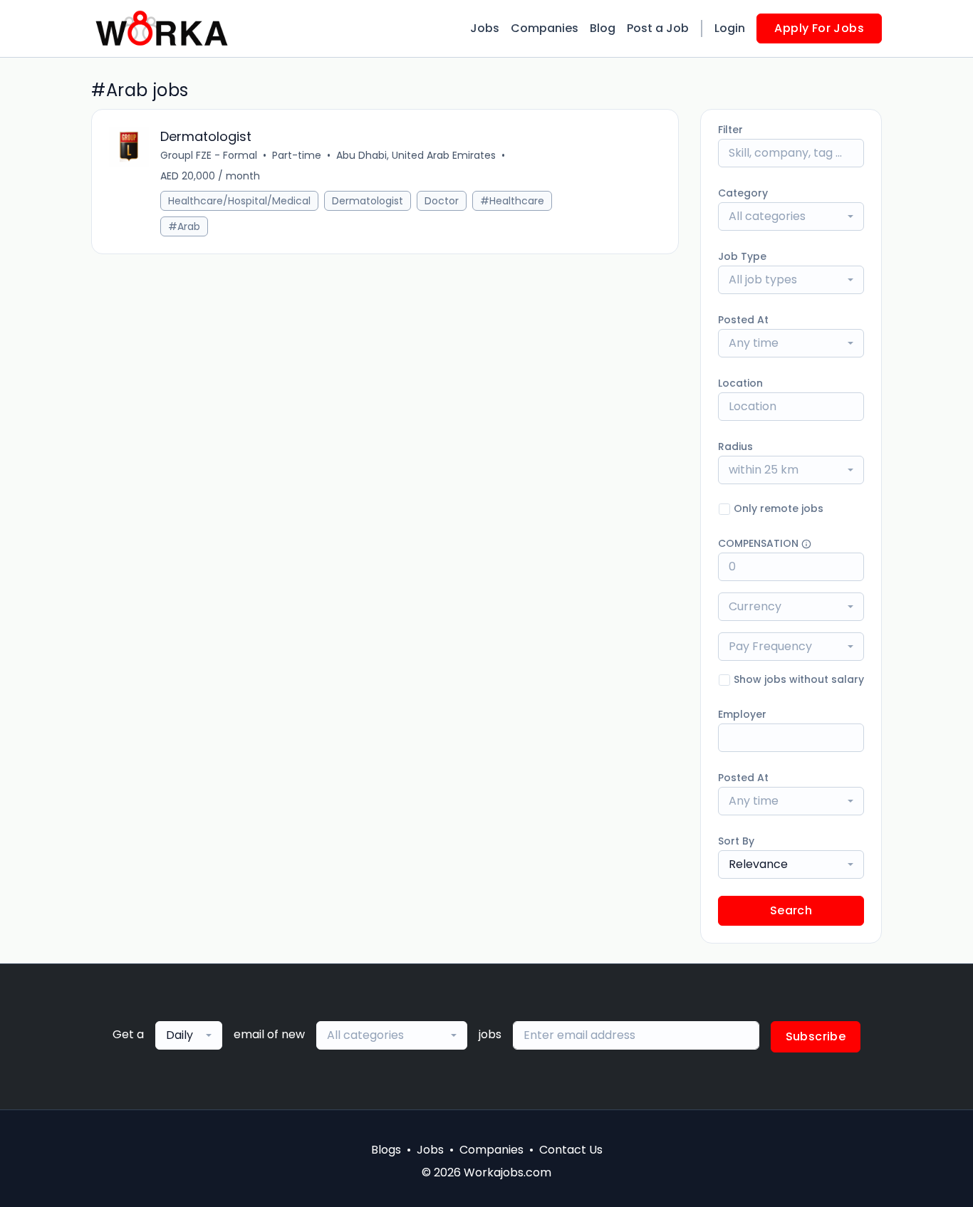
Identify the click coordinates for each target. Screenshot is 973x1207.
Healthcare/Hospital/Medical (239, 201)
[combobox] (791, 216)
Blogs (386, 1149)
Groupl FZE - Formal (208, 155)
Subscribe (816, 1036)
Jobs (484, 28)
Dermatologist (367, 201)
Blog (602, 28)
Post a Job (658, 28)
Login (729, 28)
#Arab (184, 226)
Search (791, 910)
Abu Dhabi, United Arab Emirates (416, 155)
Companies (544, 28)
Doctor (442, 201)
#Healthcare (512, 201)
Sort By (736, 841)
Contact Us (571, 1149)
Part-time (296, 155)
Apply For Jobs (819, 28)
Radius (735, 446)
